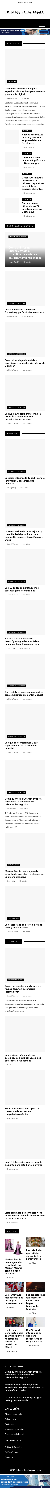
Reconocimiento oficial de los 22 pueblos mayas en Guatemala (32, 208)
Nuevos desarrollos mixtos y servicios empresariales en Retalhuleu (32, 139)
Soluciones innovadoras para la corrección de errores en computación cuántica (22, 1111)
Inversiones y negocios (16, 471)
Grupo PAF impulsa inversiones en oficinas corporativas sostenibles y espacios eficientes (33, 183)
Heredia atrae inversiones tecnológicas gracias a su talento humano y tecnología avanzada (23, 641)
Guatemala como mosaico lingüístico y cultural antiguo (33, 160)
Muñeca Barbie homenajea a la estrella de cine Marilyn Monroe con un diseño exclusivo (24, 874)
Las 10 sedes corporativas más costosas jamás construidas (22, 589)
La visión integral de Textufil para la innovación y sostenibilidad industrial (25, 480)
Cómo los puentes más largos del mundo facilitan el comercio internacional (23, 989)
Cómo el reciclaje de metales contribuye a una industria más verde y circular (25, 363)
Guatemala (12, 81)
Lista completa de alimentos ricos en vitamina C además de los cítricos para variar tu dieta (25, 1215)
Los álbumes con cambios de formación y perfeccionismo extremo (24, 311)
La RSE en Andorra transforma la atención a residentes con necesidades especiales (23, 416)
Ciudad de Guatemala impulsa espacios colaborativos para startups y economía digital (25, 91)
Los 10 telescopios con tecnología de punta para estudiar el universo (23, 1164)
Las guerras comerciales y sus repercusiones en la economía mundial (21, 745)
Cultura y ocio (13, 865)
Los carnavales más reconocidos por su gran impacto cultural (14, 1299)
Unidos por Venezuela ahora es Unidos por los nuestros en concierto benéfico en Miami (14, 1339)
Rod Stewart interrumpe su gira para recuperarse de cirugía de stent (34, 1336)
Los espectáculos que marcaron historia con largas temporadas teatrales (35, 1302)
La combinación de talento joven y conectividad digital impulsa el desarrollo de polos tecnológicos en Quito (24, 536)
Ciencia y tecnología (15, 980)
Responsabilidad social (18, 237)
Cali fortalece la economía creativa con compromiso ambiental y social (24, 694)
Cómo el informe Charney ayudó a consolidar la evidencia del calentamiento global (23, 801)
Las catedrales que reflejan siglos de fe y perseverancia (23, 926)
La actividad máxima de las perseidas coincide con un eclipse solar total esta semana (23, 1058)
